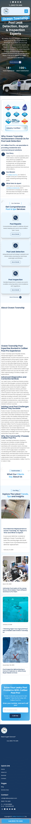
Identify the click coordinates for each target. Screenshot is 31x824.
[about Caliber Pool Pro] (25, 128)
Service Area (5, 790)
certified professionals (12, 188)
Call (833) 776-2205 (15, 821)
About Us (3, 772)
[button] (26, 11)
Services (3, 775)
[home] (6, 11)
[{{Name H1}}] (15, 513)
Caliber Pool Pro (12, 175)
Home (3, 769)
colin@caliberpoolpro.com (9, 798)
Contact (3, 778)
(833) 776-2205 (5, 801)
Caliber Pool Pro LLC (18, 816)
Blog (2, 787)
